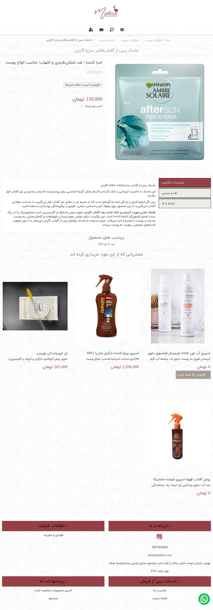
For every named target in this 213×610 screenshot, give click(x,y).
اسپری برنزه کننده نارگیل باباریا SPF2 (113, 353)
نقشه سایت (159, 598)
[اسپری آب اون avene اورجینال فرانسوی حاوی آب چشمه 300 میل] (177, 306)
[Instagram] (160, 537)
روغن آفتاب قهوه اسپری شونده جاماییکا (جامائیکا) (181, 481)
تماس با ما (159, 591)
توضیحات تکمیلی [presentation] (173, 183)
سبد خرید (101, 29)
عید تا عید (109, 244)
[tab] (185, 182)
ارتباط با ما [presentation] (168, 203)
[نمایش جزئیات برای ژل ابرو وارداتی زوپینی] (35, 306)
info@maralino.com (160, 555)
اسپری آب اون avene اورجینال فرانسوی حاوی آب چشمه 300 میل (179, 355)
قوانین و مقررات (53, 535)
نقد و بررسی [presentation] (169, 193)
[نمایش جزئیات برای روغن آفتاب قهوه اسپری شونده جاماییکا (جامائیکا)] (177, 432)
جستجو (53, 598)
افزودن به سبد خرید (191, 374)
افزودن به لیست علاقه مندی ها (83, 85)
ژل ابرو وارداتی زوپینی (52, 353)
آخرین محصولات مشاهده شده (53, 591)
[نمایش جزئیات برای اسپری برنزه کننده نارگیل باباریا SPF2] (106, 306)
